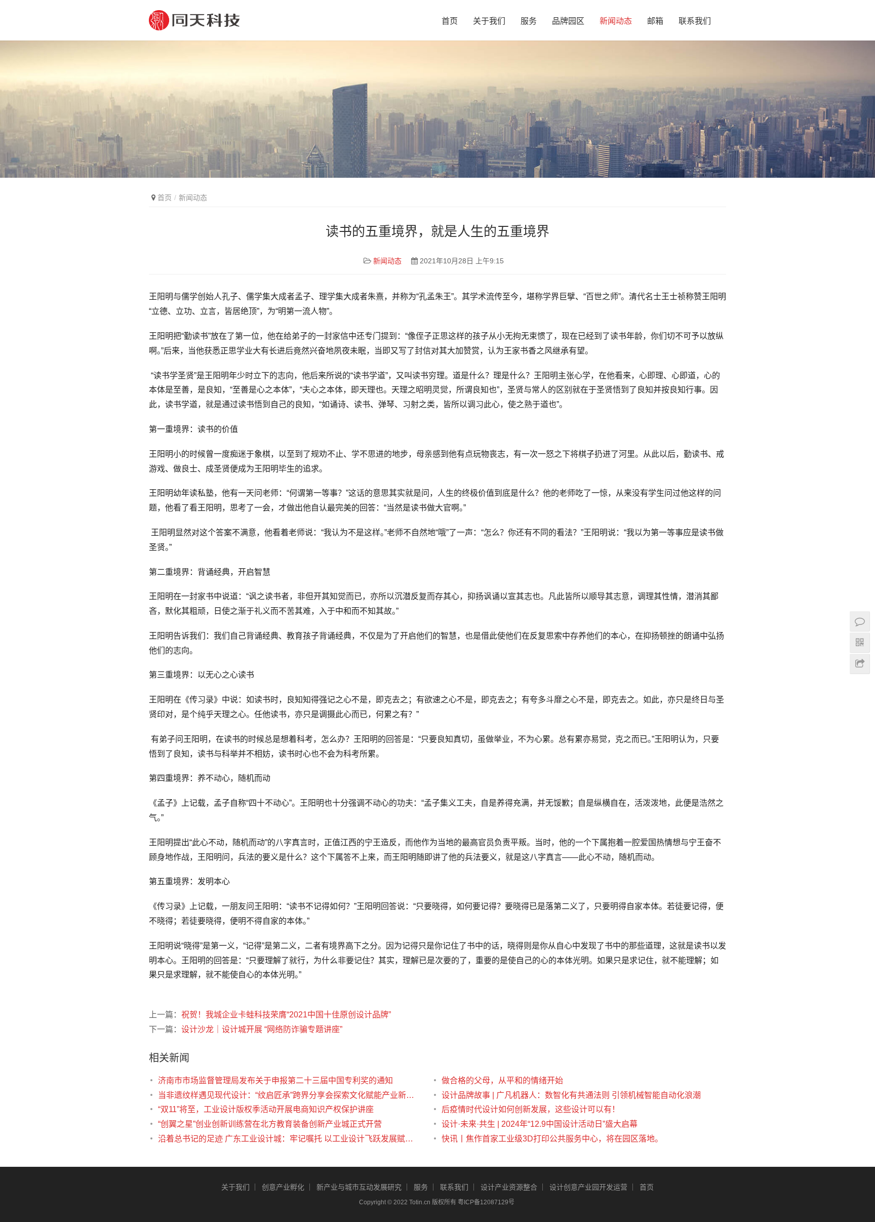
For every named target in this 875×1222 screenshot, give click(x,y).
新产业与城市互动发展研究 (359, 1187)
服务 (529, 21)
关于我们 (489, 21)
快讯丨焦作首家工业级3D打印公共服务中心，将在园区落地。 (552, 1138)
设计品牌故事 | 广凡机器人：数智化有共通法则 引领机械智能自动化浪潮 (571, 1095)
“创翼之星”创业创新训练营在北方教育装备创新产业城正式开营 (270, 1124)
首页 (450, 21)
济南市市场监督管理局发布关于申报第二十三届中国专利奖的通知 (275, 1080)
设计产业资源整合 (509, 1187)
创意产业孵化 (283, 1187)
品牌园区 (568, 21)
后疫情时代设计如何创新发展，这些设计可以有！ (531, 1109)
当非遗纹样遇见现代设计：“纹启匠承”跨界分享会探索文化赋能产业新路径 (289, 1095)
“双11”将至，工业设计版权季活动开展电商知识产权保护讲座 (266, 1109)
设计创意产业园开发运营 (588, 1187)
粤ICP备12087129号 (487, 1202)
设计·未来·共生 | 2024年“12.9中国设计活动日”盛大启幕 (540, 1124)
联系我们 (695, 21)
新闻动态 (616, 21)
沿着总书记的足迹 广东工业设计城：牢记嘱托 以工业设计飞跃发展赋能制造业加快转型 (289, 1138)
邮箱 (655, 21)
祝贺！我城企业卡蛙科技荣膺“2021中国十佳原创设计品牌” (286, 1014)
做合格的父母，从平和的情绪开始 (502, 1080)
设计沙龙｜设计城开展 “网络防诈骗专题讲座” (261, 1029)
